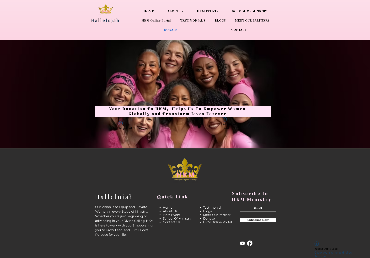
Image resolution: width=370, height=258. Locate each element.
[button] (270, 82)
